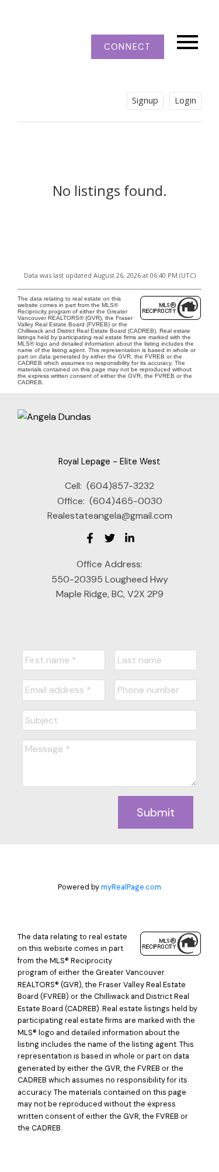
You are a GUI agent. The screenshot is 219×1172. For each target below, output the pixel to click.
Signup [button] (145, 100)
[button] (127, 47)
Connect (127, 47)
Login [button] (185, 100)
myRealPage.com (131, 887)
